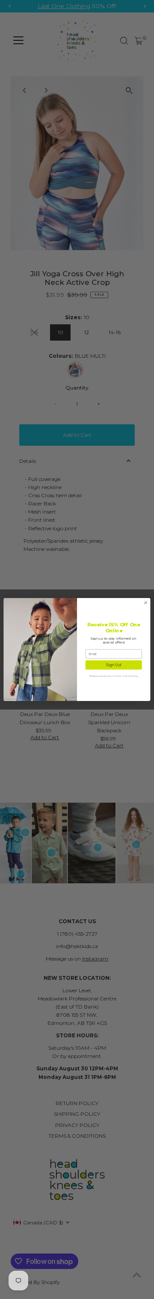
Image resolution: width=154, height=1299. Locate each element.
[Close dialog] (145, 602)
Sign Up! (113, 665)
